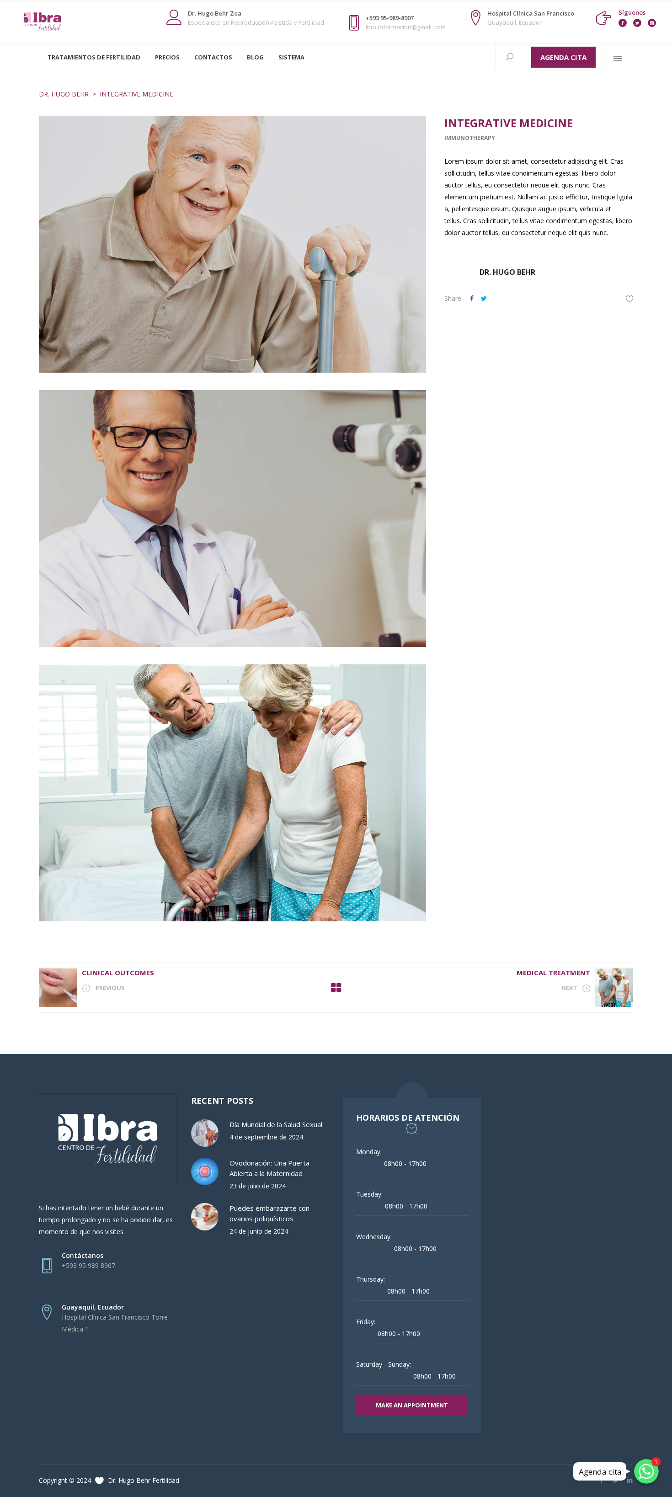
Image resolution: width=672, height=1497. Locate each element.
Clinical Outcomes (118, 972)
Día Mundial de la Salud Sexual (275, 1124)
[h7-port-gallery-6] (232, 244)
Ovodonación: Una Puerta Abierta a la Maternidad (269, 1168)
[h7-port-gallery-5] (232, 518)
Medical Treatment (553, 972)
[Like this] (629, 298)
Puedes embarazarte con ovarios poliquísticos (269, 1213)
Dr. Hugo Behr (64, 94)
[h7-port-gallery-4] (232, 792)
